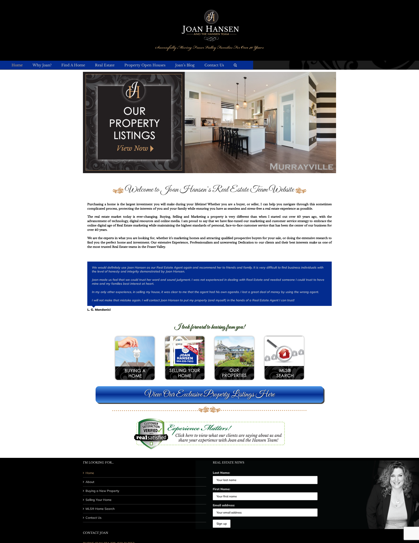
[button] (235, 65)
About (90, 482)
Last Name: (221, 473)
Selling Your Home (99, 500)
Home (90, 473)
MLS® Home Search (100, 509)
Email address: (224, 505)
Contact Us (93, 518)
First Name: (221, 489)
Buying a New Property (102, 491)
